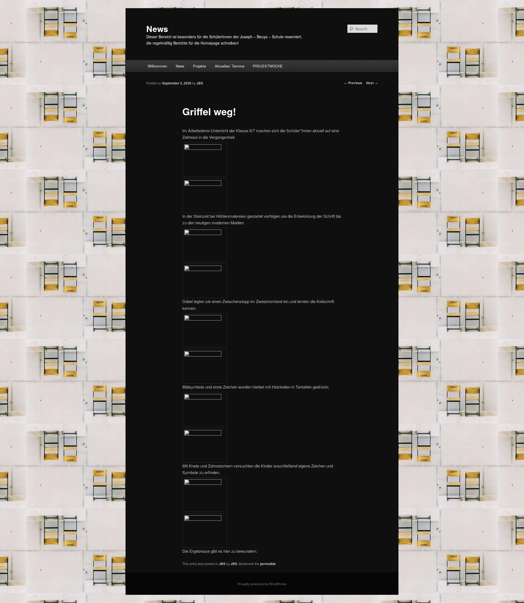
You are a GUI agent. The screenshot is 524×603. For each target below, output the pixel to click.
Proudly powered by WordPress (262, 583)
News (157, 28)
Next (372, 82)
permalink (268, 563)
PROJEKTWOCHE (268, 66)
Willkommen (157, 66)
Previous (353, 82)
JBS (199, 83)
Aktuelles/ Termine (229, 66)
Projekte (199, 66)
